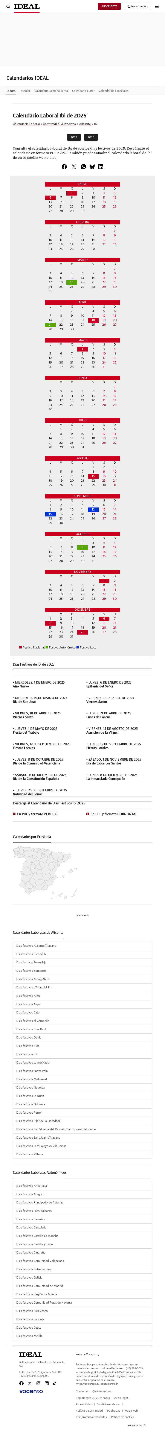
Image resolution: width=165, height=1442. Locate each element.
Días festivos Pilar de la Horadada (38, 1121)
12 (93, 509)
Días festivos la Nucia (30, 1096)
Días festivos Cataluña (30, 1252)
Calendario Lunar (83, 90)
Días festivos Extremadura (33, 1269)
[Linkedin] (100, 166)
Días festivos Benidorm (31, 970)
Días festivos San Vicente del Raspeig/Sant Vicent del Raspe (56, 1129)
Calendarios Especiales (113, 90)
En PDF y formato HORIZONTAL (114, 814)
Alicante (85, 124)
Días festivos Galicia (29, 1277)
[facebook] (64, 166)
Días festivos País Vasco (32, 1311)
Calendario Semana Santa (51, 90)
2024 (74, 137)
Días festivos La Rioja (30, 1319)
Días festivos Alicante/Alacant (36, 945)
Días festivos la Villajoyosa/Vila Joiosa (41, 1146)
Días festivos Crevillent (31, 1029)
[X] (73, 166)
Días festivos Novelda (30, 1087)
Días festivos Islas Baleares (34, 1210)
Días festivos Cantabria (31, 1227)
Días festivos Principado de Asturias (39, 1202)
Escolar (25, 90)
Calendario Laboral (26, 124)
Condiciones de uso (108, 1404)
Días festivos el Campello (32, 1020)
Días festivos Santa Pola (32, 1071)
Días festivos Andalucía (31, 1185)
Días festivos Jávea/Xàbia (33, 1062)
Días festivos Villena (29, 1154)
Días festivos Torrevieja (31, 962)
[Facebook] (21, 1383)
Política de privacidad (89, 1410)
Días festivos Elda (28, 1045)
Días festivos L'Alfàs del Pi (33, 987)
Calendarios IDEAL (27, 78)
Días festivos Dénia (28, 1037)
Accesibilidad (84, 1404)
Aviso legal (121, 1398)
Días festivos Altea (28, 995)
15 (93, 476)
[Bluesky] (92, 166)
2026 (91, 137)
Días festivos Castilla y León (34, 1244)
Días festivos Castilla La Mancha (37, 1235)
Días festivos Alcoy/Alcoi (32, 979)
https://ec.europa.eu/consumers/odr (97, 1384)
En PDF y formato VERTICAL (37, 814)
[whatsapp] (83, 166)
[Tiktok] (54, 1383)
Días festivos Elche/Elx (31, 954)
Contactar (82, 1391)
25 (82, 632)
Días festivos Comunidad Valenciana (40, 1261)
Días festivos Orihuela (30, 1104)
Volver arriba (135, 1425)
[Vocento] (31, 1391)
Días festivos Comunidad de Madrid (39, 1286)
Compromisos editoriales (91, 1417)
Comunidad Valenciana (59, 124)
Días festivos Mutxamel (31, 1079)
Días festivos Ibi (26, 1054)
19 (71, 282)
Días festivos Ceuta (28, 1327)
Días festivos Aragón (29, 1194)
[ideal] (30, 1354)
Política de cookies (122, 1417)
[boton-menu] (157, 6)
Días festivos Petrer (29, 1112)
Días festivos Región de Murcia (36, 1294)
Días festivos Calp (28, 1012)
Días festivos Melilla (29, 1336)
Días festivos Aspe (28, 1004)
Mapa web (131, 1410)
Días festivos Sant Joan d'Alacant (38, 1137)
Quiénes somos (101, 1391)
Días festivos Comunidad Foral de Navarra (44, 1302)
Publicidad (114, 1410)
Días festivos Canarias (30, 1219)
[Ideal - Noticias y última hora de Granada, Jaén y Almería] (27, 6)
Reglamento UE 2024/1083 (93, 1398)
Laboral (11, 90)
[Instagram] (38, 1383)
